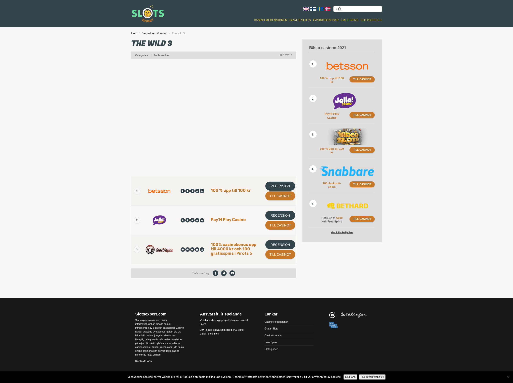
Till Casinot (280, 196)
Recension (280, 186)
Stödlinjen (213, 333)
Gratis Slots (300, 20)
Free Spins (349, 20)
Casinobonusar (326, 20)
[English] (306, 9)
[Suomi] (313, 9)
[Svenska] (320, 9)
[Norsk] (327, 9)
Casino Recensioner (270, 20)
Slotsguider (371, 20)
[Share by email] (232, 273)
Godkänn (350, 376)
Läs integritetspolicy (372, 376)
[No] (508, 377)
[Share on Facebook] (215, 273)
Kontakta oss (143, 360)
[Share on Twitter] (224, 273)
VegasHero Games (154, 33)
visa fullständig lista (342, 232)
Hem (134, 33)
